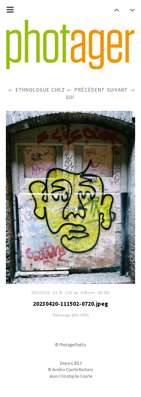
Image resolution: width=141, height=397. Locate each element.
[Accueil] (70, 45)
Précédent (89, 89)
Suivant (117, 89)
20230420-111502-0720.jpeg (70, 303)
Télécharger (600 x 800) (70, 315)
